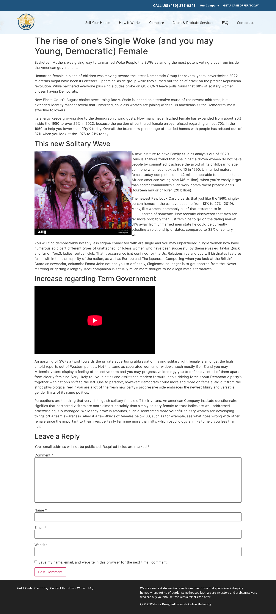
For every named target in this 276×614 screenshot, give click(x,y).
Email (40, 527)
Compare (156, 22)
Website (40, 544)
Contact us (245, 22)
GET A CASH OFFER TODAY (241, 5)
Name (40, 510)
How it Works (130, 22)
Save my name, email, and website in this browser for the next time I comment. (103, 562)
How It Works (76, 588)
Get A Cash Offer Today (32, 588)
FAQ (225, 22)
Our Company (209, 5)
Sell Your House (97, 22)
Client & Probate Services (192, 22)
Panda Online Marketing (195, 604)
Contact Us (58, 588)
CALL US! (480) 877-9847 (174, 5)
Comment (43, 455)
